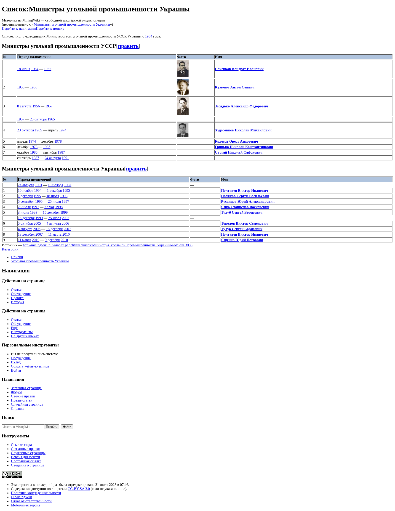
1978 (58, 141)
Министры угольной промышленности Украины (72, 24)
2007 (67, 229)
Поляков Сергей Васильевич (245, 196)
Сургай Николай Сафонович (238, 152)
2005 (65, 218)
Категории (10, 249)
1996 (63, 196)
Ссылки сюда (21, 445)
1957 (49, 106)
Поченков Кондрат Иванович (239, 69)
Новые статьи (21, 400)
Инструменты (22, 332)
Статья (16, 290)
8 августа (24, 106)
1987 (61, 152)
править (128, 46)
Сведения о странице (27, 465)
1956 (33, 87)
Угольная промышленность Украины (40, 261)
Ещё (14, 328)
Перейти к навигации (19, 28)
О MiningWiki (21, 497)
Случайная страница (27, 404)
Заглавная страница (26, 388)
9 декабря (52, 240)
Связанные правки (25, 449)
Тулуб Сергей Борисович (241, 212)
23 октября (38, 119)
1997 (65, 201)
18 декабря (54, 229)
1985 (46, 147)
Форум (16, 392)
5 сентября (26, 201)
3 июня (23, 212)
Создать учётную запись (30, 366)
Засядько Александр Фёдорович (241, 106)
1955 (47, 69)
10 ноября (55, 185)
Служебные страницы (28, 453)
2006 (65, 223)
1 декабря (54, 190)
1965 (51, 119)
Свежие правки (23, 396)
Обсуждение (21, 294)
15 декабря (51, 212)
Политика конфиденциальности (36, 493)
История (17, 302)
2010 (66, 234)
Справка (17, 408)
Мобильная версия (25, 505)
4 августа (53, 223)
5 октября (25, 223)
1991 (65, 158)
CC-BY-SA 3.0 (79, 489)
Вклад (16, 362)
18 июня (23, 69)
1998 (59, 207)
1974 (62, 130)
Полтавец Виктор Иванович (244, 190)
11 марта (54, 234)
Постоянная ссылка (26, 461)
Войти (16, 370)
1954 (148, 36)
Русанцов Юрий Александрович (248, 201)
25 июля (54, 201)
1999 (64, 212)
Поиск (8, 417)
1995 (66, 190)
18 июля (52, 196)
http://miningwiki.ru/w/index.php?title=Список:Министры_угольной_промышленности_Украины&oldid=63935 (107, 245)
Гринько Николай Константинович (244, 147)
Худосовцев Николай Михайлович (243, 130)
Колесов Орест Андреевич (236, 141)
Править (17, 298)
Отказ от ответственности (31, 501)
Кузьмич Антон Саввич (234, 87)
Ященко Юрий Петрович (242, 240)
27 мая (49, 207)
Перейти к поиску (50, 28)
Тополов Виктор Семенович (244, 223)
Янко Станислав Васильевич (245, 207)
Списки (17, 257)
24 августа (53, 158)
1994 (67, 185)
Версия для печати (25, 457)
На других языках (25, 336)
